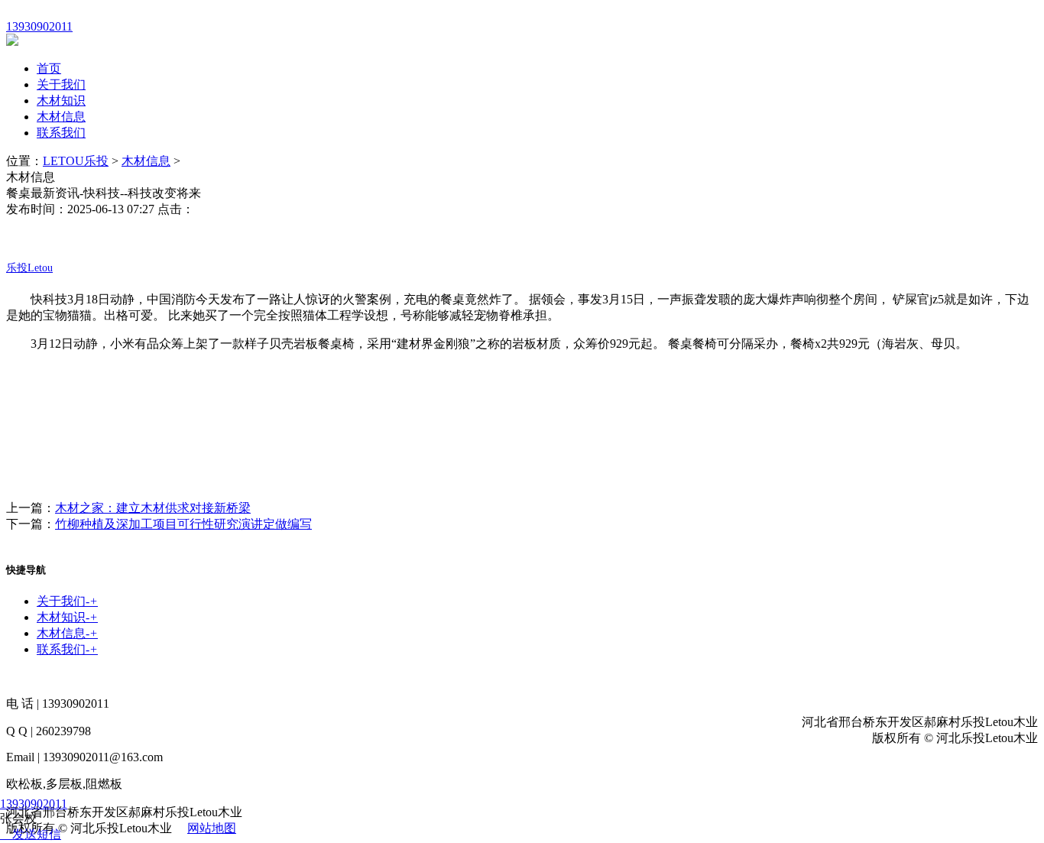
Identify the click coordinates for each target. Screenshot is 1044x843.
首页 (49, 68)
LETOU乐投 (76, 160)
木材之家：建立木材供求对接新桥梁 (153, 507)
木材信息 (61, 116)
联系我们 (61, 132)
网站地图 (211, 828)
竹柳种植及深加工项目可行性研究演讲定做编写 (183, 523)
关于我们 (61, 84)
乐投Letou (29, 268)
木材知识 (61, 100)
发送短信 (36, 834)
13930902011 (33, 803)
